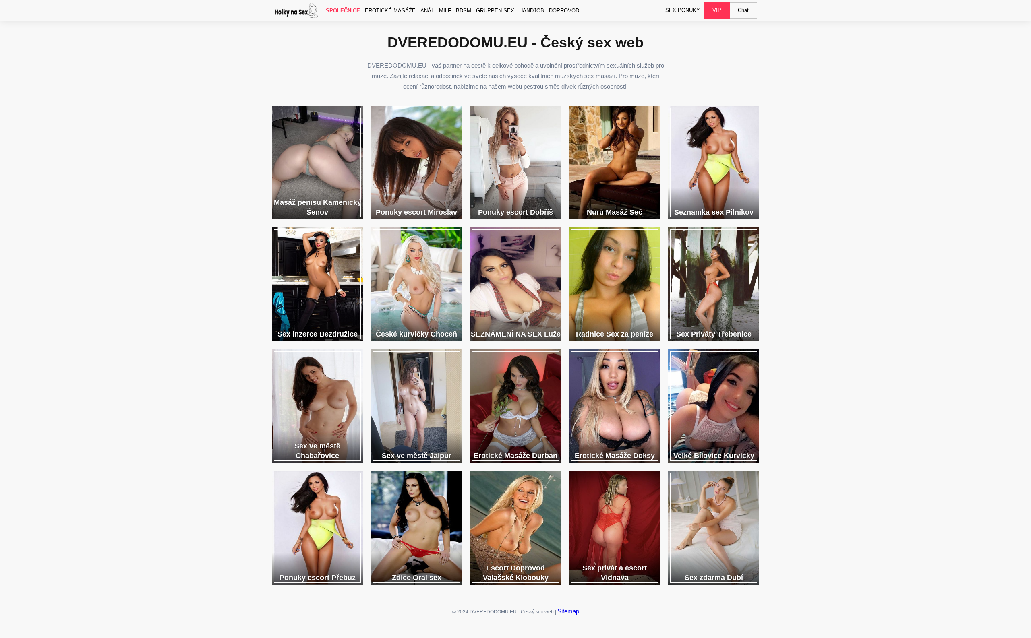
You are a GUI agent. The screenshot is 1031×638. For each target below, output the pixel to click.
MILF (445, 11)
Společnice (343, 11)
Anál (427, 11)
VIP (716, 10)
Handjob (531, 11)
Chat (743, 10)
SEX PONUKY (682, 10)
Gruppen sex (495, 11)
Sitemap (568, 611)
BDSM (463, 11)
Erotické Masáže (390, 11)
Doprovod (564, 11)
